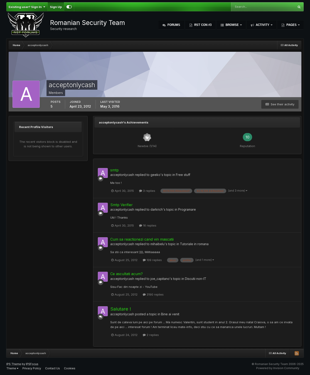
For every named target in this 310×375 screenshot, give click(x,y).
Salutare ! (120, 309)
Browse (232, 25)
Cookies (69, 368)
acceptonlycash (122, 175)
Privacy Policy (31, 368)
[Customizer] (69, 6)
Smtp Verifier (121, 204)
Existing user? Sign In (26, 7)
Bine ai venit (170, 314)
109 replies (154, 260)
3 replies (148, 190)
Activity (262, 25)
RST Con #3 (202, 25)
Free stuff (183, 175)
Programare (187, 209)
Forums (173, 25)
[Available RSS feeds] (297, 353)
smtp (114, 170)
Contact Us (52, 368)
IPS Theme (13, 364)
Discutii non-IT (195, 279)
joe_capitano (160, 279)
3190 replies (155, 294)
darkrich (156, 209)
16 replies (149, 225)
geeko (155, 175)
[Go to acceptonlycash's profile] (103, 173)
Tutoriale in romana (194, 244)
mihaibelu (157, 244)
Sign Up (56, 7)
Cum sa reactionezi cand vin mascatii (142, 239)
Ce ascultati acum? (126, 273)
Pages (291, 25)
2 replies (152, 335)
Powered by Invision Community (277, 368)
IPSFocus (32, 364)
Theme (11, 368)
